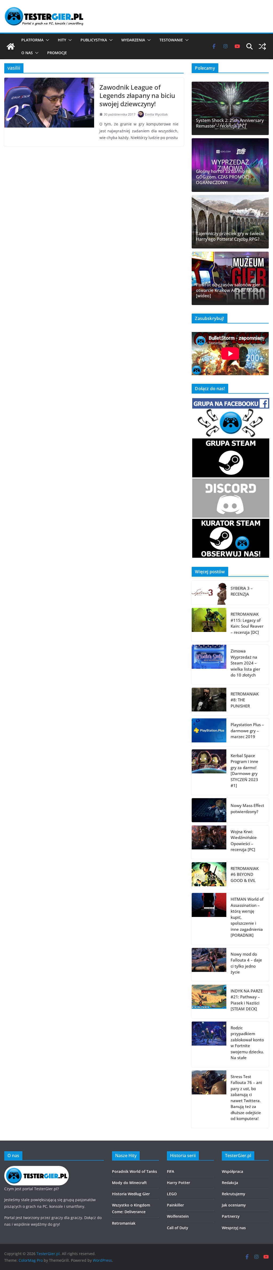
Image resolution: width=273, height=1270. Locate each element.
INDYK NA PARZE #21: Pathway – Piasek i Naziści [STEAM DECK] (247, 1000)
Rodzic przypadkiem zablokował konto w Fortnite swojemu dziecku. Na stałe (247, 1043)
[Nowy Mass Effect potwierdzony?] (209, 810)
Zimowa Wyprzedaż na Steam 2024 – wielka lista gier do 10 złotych (245, 663)
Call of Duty (177, 1227)
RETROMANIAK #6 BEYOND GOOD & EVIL (245, 874)
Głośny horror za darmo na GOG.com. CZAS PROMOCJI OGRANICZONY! (223, 177)
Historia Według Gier (131, 1193)
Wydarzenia (133, 39)
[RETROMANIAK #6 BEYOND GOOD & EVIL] (209, 876)
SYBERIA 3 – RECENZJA (242, 591)
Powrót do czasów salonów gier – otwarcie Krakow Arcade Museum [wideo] (230, 290)
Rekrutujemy (233, 1193)
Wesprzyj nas (234, 1227)
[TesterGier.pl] (10, 46)
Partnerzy (231, 1216)
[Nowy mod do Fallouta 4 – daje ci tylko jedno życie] (209, 965)
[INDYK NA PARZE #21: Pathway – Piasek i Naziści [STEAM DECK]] (209, 1001)
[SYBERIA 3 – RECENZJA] (209, 593)
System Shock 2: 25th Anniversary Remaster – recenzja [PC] (230, 123)
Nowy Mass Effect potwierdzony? (247, 808)
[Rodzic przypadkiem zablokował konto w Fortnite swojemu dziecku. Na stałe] (209, 1044)
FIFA (170, 1171)
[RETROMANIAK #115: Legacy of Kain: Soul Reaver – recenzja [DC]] (209, 625)
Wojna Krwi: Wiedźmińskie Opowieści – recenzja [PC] (244, 840)
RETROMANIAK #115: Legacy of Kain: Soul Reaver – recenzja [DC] (247, 623)
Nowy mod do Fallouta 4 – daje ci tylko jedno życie (246, 963)
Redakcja (230, 1182)
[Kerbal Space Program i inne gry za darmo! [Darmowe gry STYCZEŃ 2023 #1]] (209, 772)
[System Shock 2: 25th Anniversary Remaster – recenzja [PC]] (230, 108)
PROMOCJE (57, 52)
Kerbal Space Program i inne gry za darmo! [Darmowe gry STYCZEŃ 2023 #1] (244, 770)
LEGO (172, 1193)
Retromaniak (123, 1223)
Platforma (32, 39)
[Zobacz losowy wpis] (262, 46)
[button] (46, 40)
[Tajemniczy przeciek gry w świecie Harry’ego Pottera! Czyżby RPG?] (230, 221)
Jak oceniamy (234, 1205)
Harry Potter (178, 1182)
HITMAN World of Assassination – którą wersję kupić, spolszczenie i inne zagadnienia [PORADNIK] (247, 917)
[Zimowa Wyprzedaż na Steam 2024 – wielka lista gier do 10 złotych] (209, 665)
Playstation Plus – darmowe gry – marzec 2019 (247, 730)
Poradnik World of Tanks (134, 1171)
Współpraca (232, 1171)
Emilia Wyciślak (156, 114)
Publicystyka (94, 39)
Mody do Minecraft (129, 1182)
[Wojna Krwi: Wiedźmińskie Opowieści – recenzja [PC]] (209, 842)
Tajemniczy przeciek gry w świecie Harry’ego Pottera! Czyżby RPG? (230, 236)
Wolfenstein (178, 1216)
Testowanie (171, 39)
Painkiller (175, 1205)
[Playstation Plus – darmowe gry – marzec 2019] (209, 732)
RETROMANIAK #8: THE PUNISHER (245, 700)
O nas (27, 52)
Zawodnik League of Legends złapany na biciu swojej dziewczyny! (137, 95)
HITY (62, 39)
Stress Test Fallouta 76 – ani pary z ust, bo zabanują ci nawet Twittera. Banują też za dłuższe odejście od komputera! (246, 1097)
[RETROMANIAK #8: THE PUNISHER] (209, 701)
